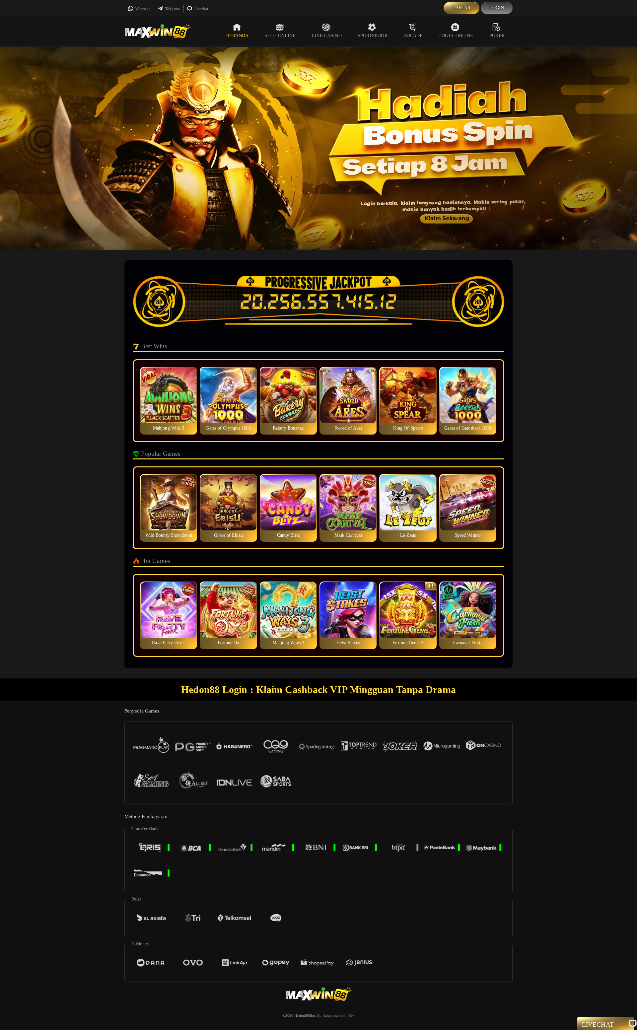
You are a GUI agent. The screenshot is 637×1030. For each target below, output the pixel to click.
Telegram (172, 9)
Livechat (200, 9)
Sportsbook (373, 35)
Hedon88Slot (304, 1015)
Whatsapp (142, 9)
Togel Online (456, 35)
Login (496, 7)
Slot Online (280, 35)
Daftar (461, 7)
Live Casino (327, 35)
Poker (497, 35)
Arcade (413, 35)
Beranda (237, 35)
